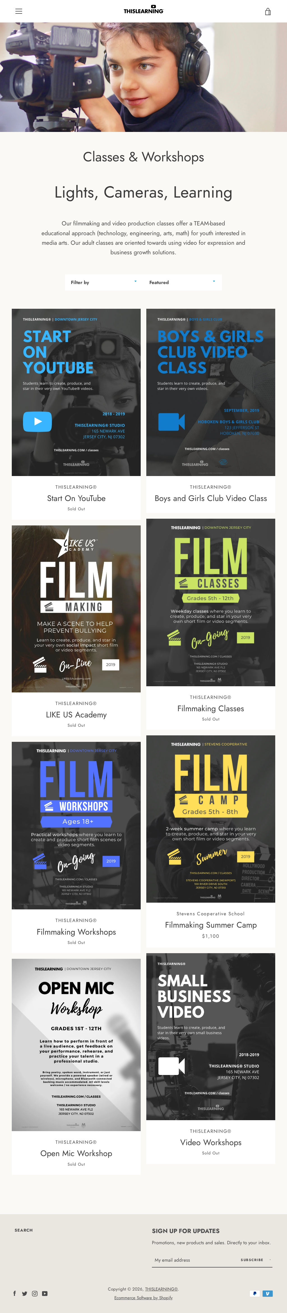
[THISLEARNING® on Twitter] (24, 1293)
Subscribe (253, 1259)
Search (24, 1230)
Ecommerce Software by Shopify (143, 1298)
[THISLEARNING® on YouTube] (45, 1293)
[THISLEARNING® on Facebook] (14, 1293)
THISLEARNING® (161, 1289)
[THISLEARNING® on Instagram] (35, 1293)
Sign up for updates (186, 1231)
